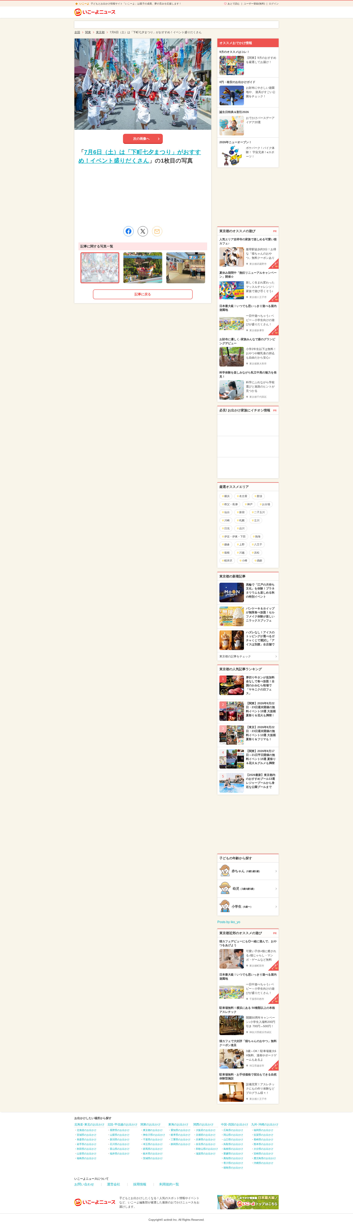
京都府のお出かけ (206, 1134)
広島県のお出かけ (233, 1130)
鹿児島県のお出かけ (265, 1158)
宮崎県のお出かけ (263, 1153)
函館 (259, 560)
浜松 (256, 552)
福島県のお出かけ (86, 1158)
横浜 (227, 496)
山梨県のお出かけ (120, 1134)
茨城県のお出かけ (153, 1158)
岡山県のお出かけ (233, 1134)
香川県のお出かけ (233, 1163)
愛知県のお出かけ (180, 1130)
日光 (227, 528)
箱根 (227, 552)
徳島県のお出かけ (233, 1167)
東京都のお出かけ (153, 1130)
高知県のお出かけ (233, 1158)
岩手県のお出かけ (86, 1144)
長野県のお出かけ (120, 1130)
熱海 (257, 536)
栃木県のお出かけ (153, 1153)
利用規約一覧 (169, 1184)
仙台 (227, 512)
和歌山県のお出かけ (207, 1148)
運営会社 (113, 1184)
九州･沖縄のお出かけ (264, 1124)
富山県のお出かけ (120, 1148)
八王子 (258, 544)
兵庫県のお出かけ (206, 1139)
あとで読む (234, 3)
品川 (242, 528)
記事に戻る (143, 294)
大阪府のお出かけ (206, 1130)
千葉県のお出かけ (153, 1139)
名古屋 (243, 496)
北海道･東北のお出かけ (89, 1124)
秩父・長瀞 (231, 504)
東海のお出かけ (178, 1124)
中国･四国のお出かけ (234, 1124)
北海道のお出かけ (86, 1130)
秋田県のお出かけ (86, 1148)
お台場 (266, 504)
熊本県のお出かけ (263, 1144)
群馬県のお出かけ (153, 1148)
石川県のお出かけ (120, 1144)
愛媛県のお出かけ (233, 1153)
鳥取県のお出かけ (233, 1144)
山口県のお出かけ (233, 1139)
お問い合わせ (84, 1184)
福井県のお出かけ (120, 1153)
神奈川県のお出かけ (154, 1134)
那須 (259, 496)
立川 (256, 520)
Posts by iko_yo (228, 922)
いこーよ (84, 3)
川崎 (227, 520)
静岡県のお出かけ (180, 1144)
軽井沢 (228, 560)
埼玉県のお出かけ (153, 1144)
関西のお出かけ (203, 1124)
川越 (242, 552)
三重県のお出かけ (180, 1139)
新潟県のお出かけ (120, 1139)
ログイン (274, 3)
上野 (242, 544)
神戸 (249, 504)
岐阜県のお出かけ (180, 1134)
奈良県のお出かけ (206, 1144)
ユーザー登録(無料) (254, 3)
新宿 (242, 512)
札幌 (242, 520)
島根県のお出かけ (233, 1148)
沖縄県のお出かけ (263, 1163)
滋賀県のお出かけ (206, 1153)
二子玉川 (259, 512)
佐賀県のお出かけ (263, 1134)
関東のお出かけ (151, 1124)
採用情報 (139, 1184)
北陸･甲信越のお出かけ (122, 1124)
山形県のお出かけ (86, 1153)
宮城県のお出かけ (86, 1134)
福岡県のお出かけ (263, 1130)
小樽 (244, 560)
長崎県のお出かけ (263, 1139)
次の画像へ (141, 138)
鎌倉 (227, 544)
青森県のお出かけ (86, 1139)
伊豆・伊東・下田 (235, 536)
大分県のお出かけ (263, 1148)
